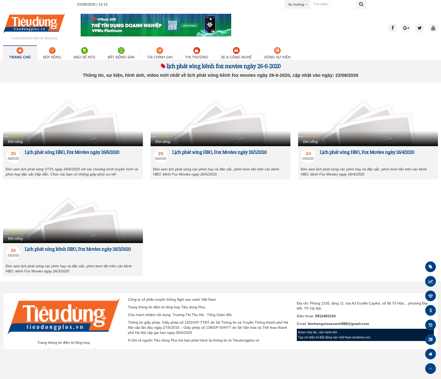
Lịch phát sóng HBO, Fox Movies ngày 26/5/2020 (219, 152)
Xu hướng (299, 4)
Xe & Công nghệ (236, 57)
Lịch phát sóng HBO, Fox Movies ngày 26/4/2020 (367, 152)
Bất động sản (121, 57)
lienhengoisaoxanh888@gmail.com (338, 324)
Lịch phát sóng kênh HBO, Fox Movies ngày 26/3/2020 (78, 249)
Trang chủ (20, 57)
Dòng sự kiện (277, 57)
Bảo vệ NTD (84, 57)
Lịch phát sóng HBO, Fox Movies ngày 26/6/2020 (72, 152)
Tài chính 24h (160, 57)
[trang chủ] (34, 34)
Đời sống (52, 57)
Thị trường (196, 57)
